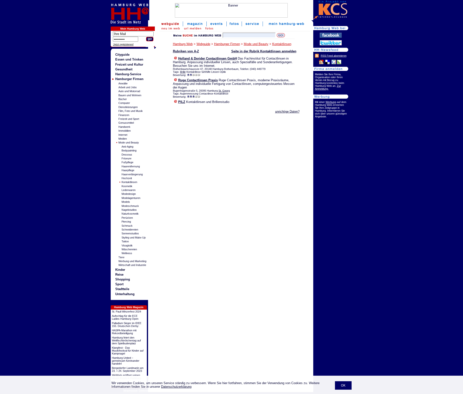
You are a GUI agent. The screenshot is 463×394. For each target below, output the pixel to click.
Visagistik (127, 245)
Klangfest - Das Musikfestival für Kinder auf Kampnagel (127, 350)
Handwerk (124, 126)
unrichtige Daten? (287, 111)
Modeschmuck (130, 205)
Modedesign (129, 193)
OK (343, 385)
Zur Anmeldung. (328, 87)
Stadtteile (122, 289)
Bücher (122, 99)
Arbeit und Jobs (127, 87)
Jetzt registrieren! (123, 44)
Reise (119, 274)
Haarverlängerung (132, 174)
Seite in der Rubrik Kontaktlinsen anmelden (263, 51)
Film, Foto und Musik (130, 110)
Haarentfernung (131, 166)
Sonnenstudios (130, 233)
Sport (119, 284)
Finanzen (123, 115)
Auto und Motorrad (129, 91)
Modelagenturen (131, 198)
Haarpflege (128, 170)
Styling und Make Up (134, 237)
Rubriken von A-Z (186, 51)
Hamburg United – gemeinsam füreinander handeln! (125, 360)
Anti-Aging (127, 146)
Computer (124, 103)
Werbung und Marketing (132, 261)
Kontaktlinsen (129, 182)
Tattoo (125, 241)
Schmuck (127, 225)
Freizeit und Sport (128, 118)
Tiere (121, 257)
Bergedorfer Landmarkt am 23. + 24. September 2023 (127, 369)
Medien (122, 138)
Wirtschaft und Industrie (132, 265)
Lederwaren (129, 190)
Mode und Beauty (128, 142)
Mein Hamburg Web (132, 28)
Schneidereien (130, 229)
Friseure (126, 158)
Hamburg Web (183, 44)
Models (126, 201)
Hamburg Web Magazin (128, 307)
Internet (122, 134)
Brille (183, 71)
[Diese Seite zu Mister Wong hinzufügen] (321, 63)
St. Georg (224, 90)
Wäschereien (129, 249)
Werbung (331, 102)
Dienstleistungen (128, 107)
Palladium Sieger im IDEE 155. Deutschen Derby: (126, 324)
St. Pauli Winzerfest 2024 (126, 311)
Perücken (127, 217)
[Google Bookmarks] (334, 63)
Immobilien (124, 130)
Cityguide (122, 54)
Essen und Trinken (129, 59)
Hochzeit (127, 178)
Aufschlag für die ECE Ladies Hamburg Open (125, 317)
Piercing (126, 221)
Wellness (127, 253)
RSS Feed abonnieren (334, 55)
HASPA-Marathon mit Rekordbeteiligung (124, 332)
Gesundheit (123, 69)
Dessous (127, 154)
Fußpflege (127, 162)
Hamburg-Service (128, 74)
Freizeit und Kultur (129, 64)
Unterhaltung (125, 294)
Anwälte (123, 83)
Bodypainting (129, 150)
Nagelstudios (129, 209)
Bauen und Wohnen (129, 95)
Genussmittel (126, 122)
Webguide (203, 44)
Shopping (122, 279)
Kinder (120, 270)
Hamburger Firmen (129, 79)
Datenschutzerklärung (176, 386)
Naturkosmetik (130, 213)
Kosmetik (127, 186)
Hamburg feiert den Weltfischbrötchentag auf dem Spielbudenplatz (126, 340)
